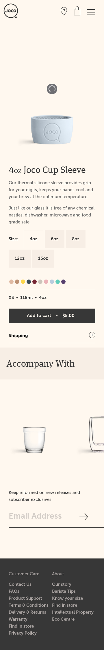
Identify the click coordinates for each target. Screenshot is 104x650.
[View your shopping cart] (77, 10)
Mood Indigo (29, 282)
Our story (61, 584)
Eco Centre (63, 619)
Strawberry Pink (46, 282)
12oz (20, 258)
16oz (43, 258)
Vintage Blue (52, 282)
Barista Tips (64, 591)
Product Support (25, 598)
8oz (75, 239)
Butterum (17, 282)
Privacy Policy (23, 633)
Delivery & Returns (27, 612)
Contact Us (20, 584)
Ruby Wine (34, 282)
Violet (63, 282)
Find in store (21, 626)
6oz (54, 239)
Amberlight (11, 282)
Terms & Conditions (29, 605)
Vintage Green (57, 282)
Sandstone (40, 282)
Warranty (18, 619)
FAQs (14, 591)
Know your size (67, 598)
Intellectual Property (73, 612)
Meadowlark (23, 282)
